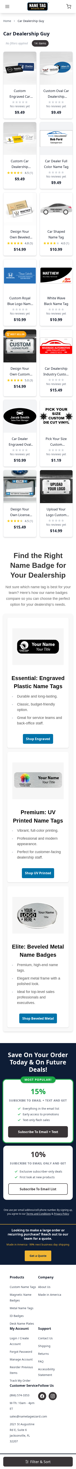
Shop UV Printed (38, 873)
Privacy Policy (61, 1214)
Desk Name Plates (22, 1323)
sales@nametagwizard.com (28, 1416)
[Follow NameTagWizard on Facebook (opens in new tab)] (42, 1396)
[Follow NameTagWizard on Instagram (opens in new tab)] (53, 1396)
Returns (43, 1354)
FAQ (41, 1361)
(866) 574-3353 (19, 1395)
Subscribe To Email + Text (38, 1132)
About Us (44, 1287)
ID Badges (17, 1316)
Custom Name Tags (23, 1287)
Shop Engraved (38, 739)
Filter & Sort (40, 1461)
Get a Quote (38, 1256)
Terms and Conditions (38, 1214)
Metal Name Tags (21, 1308)
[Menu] (7, 6)
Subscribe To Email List (38, 1189)
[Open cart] (69, 6)
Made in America (49, 1295)
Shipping (44, 1346)
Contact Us (45, 1338)
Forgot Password (21, 1352)
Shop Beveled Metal (38, 1018)
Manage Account (21, 1359)
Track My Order (20, 1380)
